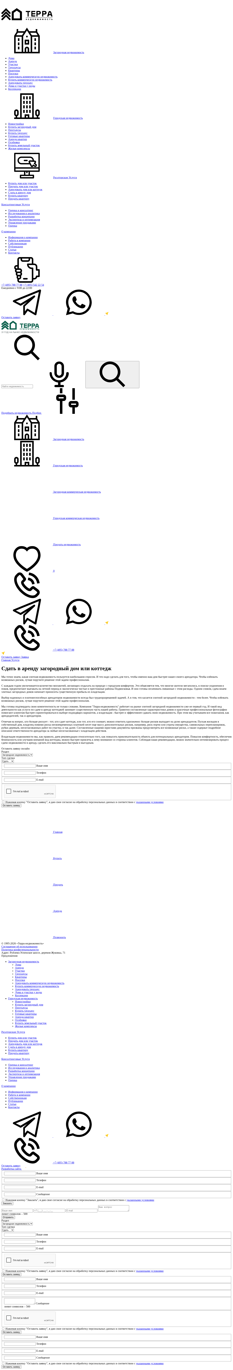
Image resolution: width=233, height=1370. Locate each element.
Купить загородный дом (22, 126)
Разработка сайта (11, 1168)
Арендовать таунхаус (20, 82)
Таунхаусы (14, 67)
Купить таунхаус (17, 133)
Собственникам (17, 243)
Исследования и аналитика (24, 213)
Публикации (15, 246)
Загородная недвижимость (68, 52)
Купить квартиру (18, 195)
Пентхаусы (14, 130)
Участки (13, 64)
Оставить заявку (10, 317)
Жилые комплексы (19, 148)
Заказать (7, 1203)
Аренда (12, 61)
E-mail (39, 779)
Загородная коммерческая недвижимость (77, 491)
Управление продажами (22, 222)
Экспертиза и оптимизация (24, 219)
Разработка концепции (21, 216)
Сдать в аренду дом (19, 192)
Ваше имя (42, 765)
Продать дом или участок (23, 186)
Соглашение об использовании (19, 946)
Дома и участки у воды (21, 85)
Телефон (41, 772)
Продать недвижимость (67, 544)
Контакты (14, 252)
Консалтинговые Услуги (15, 204)
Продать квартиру (18, 198)
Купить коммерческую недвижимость (30, 79)
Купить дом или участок (22, 183)
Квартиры (14, 70)
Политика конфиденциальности (20, 949)
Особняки (14, 142)
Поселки (13, 73)
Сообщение (43, 1194)
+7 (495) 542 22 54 (33, 284)
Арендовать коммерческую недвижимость (32, 76)
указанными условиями (150, 802)
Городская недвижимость (68, 118)
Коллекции (14, 89)
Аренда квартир (17, 139)
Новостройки (16, 123)
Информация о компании (23, 237)
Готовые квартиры (19, 136)
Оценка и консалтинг (20, 210)
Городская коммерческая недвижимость (76, 518)
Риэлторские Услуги (65, 177)
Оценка (12, 225)
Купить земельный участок (24, 145)
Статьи (12, 249)
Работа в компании (19, 240)
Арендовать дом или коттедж (25, 189)
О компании (8, 231)
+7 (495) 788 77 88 (11, 284)
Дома (11, 58)
